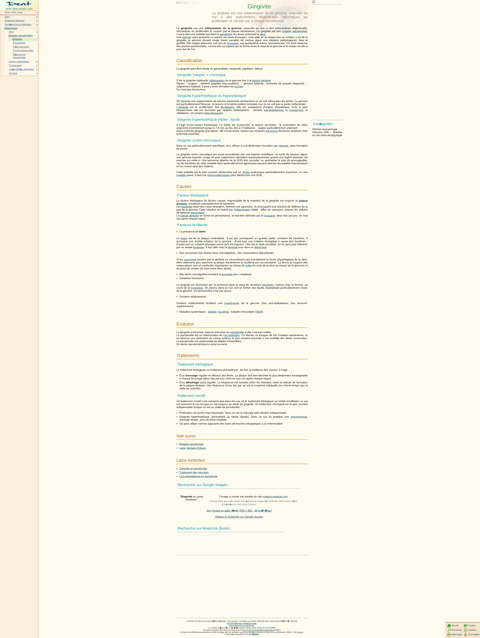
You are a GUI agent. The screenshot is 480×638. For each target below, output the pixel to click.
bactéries (187, 206)
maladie (181, 175)
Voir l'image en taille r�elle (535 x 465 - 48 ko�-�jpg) (239, 510)
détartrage (260, 247)
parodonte (226, 34)
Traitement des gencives (193, 472)
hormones (272, 130)
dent (262, 34)
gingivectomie (299, 416)
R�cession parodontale (19, 56)
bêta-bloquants (213, 113)
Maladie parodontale (191, 444)
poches (238, 86)
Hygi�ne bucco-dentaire (18, 24)
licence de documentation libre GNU (258, 630)
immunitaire (197, 212)
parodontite (237, 332)
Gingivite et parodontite (193, 468)
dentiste (233, 247)
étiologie (183, 107)
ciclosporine (296, 110)
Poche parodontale (23, 50)
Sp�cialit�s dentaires (21, 69)
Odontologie (10, 28)
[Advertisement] (193, 12)
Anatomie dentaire (14, 20)
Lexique (13, 73)
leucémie (223, 311)
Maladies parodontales (20, 35)
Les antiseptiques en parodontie (198, 476)
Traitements (15, 65)
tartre (184, 238)
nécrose (283, 145)
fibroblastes (227, 107)
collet (249, 265)
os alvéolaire (232, 335)
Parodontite (19, 42)
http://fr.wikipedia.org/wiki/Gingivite (241, 623)
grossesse (197, 287)
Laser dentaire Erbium (192, 447)
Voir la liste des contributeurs (241, 625)
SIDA (259, 311)
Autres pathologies (19, 61)
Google (300, 632)
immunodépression (218, 175)
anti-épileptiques (273, 110)
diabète (212, 311)
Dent (7, 16)
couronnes (190, 259)
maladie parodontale (294, 31)
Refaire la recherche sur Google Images (239, 516)
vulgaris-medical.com (275, 496)
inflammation (217, 80)
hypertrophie (231, 303)
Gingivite (17, 39)
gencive (186, 37)
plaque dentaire (261, 80)
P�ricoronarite (21, 46)
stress (246, 172)
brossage (232, 43)
